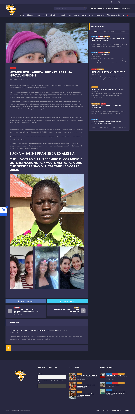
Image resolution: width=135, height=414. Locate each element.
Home (22, 15)
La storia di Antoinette (100, 55)
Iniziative (53, 15)
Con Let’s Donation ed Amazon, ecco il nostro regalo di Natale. (106, 122)
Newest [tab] (95, 31)
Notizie (45, 15)
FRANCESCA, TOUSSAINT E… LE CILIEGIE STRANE (86, 385)
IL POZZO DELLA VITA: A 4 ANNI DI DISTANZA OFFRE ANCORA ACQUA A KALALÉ (26, 311)
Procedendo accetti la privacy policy (51, 381)
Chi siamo (29, 15)
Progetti (62, 15)
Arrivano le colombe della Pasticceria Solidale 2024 (106, 106)
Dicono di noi (100, 15)
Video (91, 15)
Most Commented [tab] (109, 31)
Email (40, 374)
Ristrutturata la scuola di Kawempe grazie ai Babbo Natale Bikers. (109, 39)
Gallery (84, 15)
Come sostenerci (73, 15)
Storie (38, 15)
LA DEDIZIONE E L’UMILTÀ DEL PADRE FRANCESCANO (66, 310)
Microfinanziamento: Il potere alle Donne (107, 89)
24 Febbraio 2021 (14, 332)
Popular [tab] (122, 31)
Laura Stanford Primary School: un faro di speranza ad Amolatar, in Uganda (108, 72)
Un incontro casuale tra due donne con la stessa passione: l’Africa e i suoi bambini (87, 377)
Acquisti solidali (114, 15)
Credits (127, 410)
